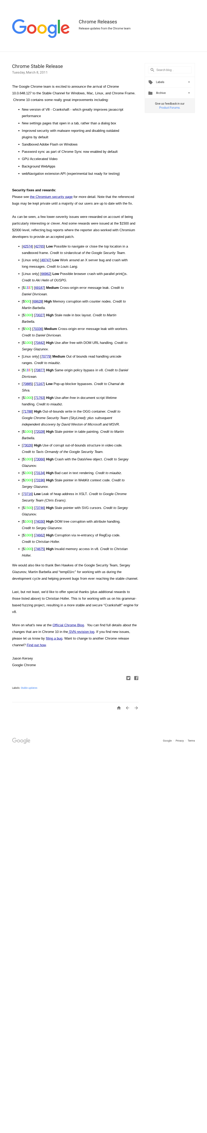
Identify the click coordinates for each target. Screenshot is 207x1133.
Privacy (180, 740)
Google (167, 740)
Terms (191, 740)
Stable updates (29, 688)
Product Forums (169, 107)
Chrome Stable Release (37, 66)
